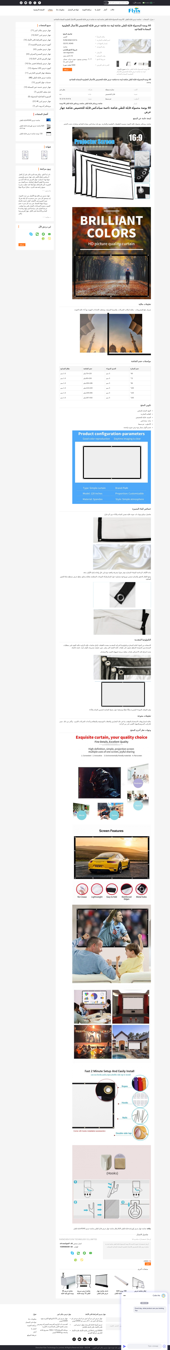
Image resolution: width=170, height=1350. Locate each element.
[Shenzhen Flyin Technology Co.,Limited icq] (45, 238)
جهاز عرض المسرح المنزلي (40, 54)
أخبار (105, 10)
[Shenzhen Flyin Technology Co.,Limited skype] (32, 234)
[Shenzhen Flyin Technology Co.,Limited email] (51, 234)
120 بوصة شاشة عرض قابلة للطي (30, 134)
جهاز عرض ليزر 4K (43, 101)
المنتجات (146, 19)
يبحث (106, 3)
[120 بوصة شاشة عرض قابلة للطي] (48, 133)
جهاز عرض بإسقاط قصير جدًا (40, 63)
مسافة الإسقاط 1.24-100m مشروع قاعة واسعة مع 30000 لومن (54, 1331)
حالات (112, 10)
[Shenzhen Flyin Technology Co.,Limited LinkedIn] (30, 2)
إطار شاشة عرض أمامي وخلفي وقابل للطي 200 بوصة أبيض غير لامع (140, 1292)
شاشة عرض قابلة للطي (133, 19)
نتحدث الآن (137, 3)
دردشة (66, 69)
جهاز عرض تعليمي (44, 49)
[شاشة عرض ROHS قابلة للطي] (48, 120)
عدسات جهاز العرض (43, 82)
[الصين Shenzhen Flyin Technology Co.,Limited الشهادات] (25, 155)
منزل (151, 19)
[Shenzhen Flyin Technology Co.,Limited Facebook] (39, 2)
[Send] (124, 1346)
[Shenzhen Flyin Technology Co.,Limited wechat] (39, 234)
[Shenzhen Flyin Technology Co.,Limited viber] (51, 238)
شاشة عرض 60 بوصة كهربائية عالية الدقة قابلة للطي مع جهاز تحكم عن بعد (67, 1292)
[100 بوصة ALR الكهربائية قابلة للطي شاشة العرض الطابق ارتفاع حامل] (121, 1281)
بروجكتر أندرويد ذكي (43, 106)
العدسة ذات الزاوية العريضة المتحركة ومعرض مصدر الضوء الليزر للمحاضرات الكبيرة (52, 1325)
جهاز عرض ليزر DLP (43, 35)
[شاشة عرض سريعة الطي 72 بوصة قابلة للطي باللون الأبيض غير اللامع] (84, 1281)
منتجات (50, 10)
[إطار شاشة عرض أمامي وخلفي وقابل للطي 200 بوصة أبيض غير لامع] (140, 1281)
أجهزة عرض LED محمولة (41, 68)
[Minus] (124, 1295)
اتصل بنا (97, 10)
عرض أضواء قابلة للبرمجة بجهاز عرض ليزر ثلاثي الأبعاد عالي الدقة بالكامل (88, 1326)
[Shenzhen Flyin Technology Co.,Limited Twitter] (35, 2)
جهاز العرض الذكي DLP (42, 59)
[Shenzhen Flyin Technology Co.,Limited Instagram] (21, 2)
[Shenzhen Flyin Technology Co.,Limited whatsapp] (45, 234)
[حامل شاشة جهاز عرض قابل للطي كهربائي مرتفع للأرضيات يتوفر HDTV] (102, 1281)
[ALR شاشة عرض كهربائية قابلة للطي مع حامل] (48, 127)
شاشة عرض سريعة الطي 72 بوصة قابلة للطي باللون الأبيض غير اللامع (83, 1292)
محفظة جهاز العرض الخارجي (40, 73)
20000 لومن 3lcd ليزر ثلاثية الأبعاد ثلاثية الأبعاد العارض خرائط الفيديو (87, 1332)
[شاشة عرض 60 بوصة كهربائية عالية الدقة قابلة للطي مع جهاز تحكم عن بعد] (67, 1281)
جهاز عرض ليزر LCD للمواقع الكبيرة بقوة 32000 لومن (54, 1320)
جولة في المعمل (73, 10)
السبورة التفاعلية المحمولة (41, 96)
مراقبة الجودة (86, 10)
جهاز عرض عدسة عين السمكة (39, 87)
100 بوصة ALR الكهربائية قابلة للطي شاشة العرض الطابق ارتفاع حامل (121, 1292)
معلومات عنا (60, 10)
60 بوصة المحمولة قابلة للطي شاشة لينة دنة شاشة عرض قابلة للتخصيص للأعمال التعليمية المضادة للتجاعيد (133, 71)
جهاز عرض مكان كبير (42, 30)
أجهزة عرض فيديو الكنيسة (41, 44)
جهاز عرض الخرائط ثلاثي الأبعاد (39, 40)
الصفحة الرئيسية (38, 10)
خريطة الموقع (31, 1335)
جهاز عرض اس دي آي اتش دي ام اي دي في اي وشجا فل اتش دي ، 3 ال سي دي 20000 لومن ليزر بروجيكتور (86, 1320)
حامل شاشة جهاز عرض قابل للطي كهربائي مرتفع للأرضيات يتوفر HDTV (102, 1292)
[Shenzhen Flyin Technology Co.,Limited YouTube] (26, 2)
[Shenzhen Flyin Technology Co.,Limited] (131, 10)
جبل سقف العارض (44, 92)
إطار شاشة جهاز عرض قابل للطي (106, 1229)
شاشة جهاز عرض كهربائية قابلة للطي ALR (132, 1229)
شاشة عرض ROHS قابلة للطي (29, 120)
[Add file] (164, 1346)
